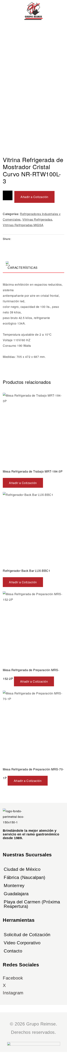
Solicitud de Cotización (27, 934)
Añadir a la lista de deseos (7, 195)
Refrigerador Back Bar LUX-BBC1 (26, 570)
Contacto (13, 950)
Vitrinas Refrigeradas (37, 219)
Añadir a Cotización (34, 197)
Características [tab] (23, 267)
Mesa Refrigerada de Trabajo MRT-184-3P (33, 471)
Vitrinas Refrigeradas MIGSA (23, 225)
